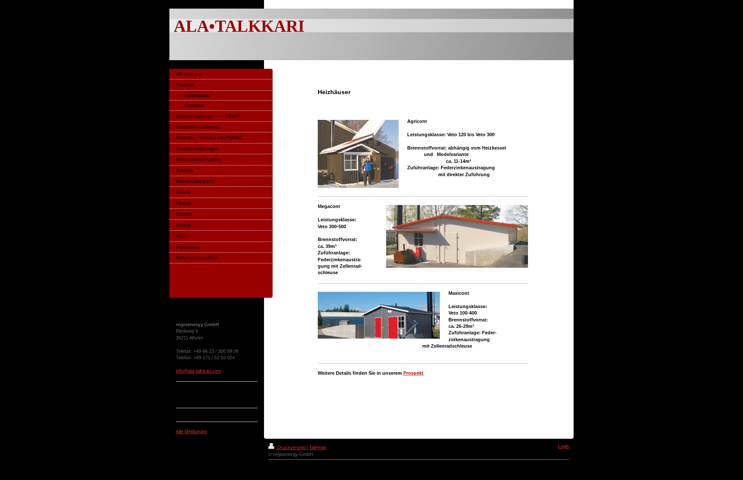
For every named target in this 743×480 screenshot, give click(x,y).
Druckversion (291, 447)
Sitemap (318, 447)
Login (563, 446)
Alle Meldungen (191, 431)
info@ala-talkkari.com (198, 370)
